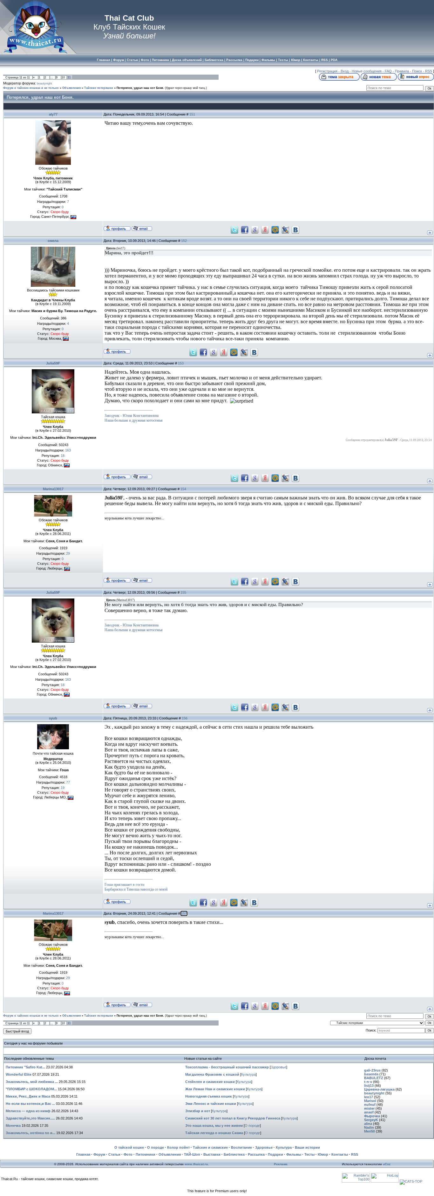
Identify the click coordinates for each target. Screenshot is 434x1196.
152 (184, 241)
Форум (99, 1154)
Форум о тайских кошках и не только (31, 88)
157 (184, 913)
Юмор (323, 1154)
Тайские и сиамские (210, 1147)
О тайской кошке (129, 1147)
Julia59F (53, 363)
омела (53, 241)
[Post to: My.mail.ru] (275, 229)
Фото (128, 1154)
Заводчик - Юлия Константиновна (132, 415)
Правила (402, 71)
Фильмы (293, 1154)
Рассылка (256, 1154)
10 (63, 77)
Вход (345, 71)
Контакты (339, 1154)
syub (53, 718)
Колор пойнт (178, 1147)
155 (183, 592)
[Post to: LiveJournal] (285, 229)
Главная (83, 1154)
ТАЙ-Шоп (192, 1154)
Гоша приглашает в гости (124, 884)
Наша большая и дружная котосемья (134, 420)
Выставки (211, 1154)
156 (184, 718)
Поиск (417, 71)
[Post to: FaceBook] (245, 229)
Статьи (114, 1154)
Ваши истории (307, 1147)
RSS (428, 71)
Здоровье (278, 1067)
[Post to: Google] (255, 229)
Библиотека (234, 1154)
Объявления (71, 88)
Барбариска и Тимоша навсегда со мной (136, 889)
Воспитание (241, 1147)
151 (192, 114)
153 (181, 363)
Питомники (145, 1154)
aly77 (53, 114)
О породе (252, 1125)
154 (183, 489)
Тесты (309, 1154)
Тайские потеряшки (98, 88)
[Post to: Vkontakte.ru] (295, 229)
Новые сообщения (367, 71)
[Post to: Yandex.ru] (265, 229)
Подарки (275, 1154)
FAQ (388, 71)
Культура (248, 1074)
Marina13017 (53, 489)
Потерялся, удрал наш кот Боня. (140, 88)
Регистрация (327, 71)
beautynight (44, 83)
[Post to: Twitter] (234, 229)
